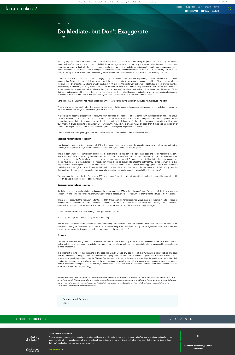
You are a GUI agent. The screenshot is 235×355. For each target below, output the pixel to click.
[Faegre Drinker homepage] (21, 8)
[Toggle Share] (63, 37)
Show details (54, 350)
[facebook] (219, 1)
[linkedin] (215, 1)
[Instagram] (222, 1)
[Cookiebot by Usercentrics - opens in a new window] (32, 350)
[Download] (59, 37)
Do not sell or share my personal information (198, 346)
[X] (226, 1)
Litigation (66, 303)
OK (198, 336)
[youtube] (230, 1)
